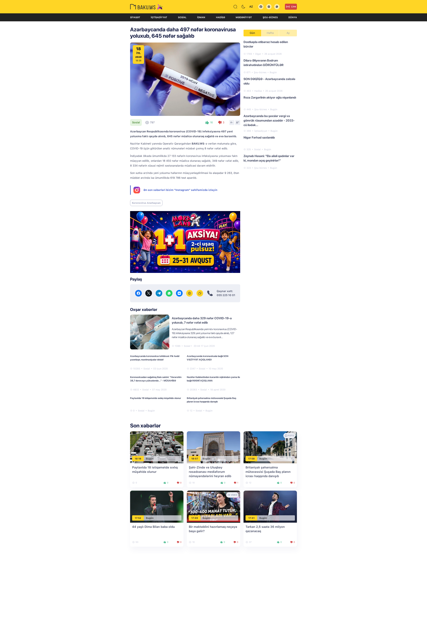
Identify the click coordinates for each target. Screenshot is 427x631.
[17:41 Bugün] (270, 506)
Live (293, 6)
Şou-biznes (270, 17)
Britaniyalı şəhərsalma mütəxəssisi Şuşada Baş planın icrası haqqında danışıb (211, 400)
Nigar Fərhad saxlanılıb (259, 137)
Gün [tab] (252, 33)
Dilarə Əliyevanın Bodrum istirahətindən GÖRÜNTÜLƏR (264, 63)
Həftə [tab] (270, 33)
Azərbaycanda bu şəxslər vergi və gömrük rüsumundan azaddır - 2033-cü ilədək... (269, 120)
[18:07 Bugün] (213, 447)
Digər (258, 54)
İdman (201, 17)
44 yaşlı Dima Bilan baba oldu (153, 526)
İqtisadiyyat (159, 17)
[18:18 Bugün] (156, 447)
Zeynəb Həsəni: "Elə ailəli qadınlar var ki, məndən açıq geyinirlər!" (269, 158)
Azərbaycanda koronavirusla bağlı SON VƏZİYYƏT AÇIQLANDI (207, 358)
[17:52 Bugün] (156, 506)
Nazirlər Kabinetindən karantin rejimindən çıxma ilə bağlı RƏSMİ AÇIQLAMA (213, 379)
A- (231, 122)
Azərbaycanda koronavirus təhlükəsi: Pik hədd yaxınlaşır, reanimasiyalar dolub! (154, 358)
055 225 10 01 (226, 295)
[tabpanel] (270, 105)
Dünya (292, 17)
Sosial (182, 17)
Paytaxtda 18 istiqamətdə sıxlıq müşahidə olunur (155, 398)
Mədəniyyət (244, 17)
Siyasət (135, 17)
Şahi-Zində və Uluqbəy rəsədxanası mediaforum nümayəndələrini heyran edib (210, 472)
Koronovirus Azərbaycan (146, 203)
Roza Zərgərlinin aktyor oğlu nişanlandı (270, 97)
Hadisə (220, 17)
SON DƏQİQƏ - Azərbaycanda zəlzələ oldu (269, 81)
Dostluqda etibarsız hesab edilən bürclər (266, 44)
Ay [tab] (288, 33)
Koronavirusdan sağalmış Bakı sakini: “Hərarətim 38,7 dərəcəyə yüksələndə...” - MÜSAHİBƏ (155, 379)
